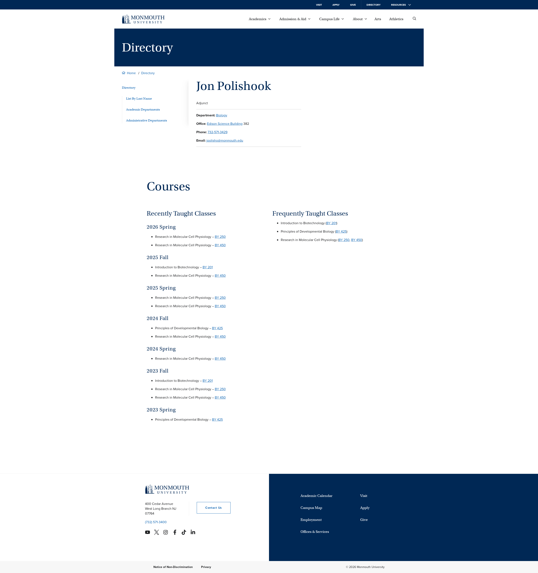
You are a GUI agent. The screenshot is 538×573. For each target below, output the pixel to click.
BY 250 (220, 236)
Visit (319, 5)
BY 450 (220, 245)
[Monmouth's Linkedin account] (192, 532)
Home (131, 73)
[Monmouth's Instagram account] (165, 532)
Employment (311, 520)
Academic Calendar (316, 496)
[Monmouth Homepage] (143, 19)
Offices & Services (315, 532)
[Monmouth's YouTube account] (147, 532)
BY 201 (208, 267)
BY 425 (217, 328)
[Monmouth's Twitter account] (156, 532)
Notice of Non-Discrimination (173, 567)
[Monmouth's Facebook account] (174, 532)
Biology (221, 115)
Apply (336, 5)
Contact (209, 508)
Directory (374, 5)
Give (353, 5)
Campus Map (311, 508)
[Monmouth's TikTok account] (183, 532)
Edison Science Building (225, 123)
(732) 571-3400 (156, 522)
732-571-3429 (217, 132)
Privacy (206, 567)
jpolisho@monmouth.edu (224, 140)
